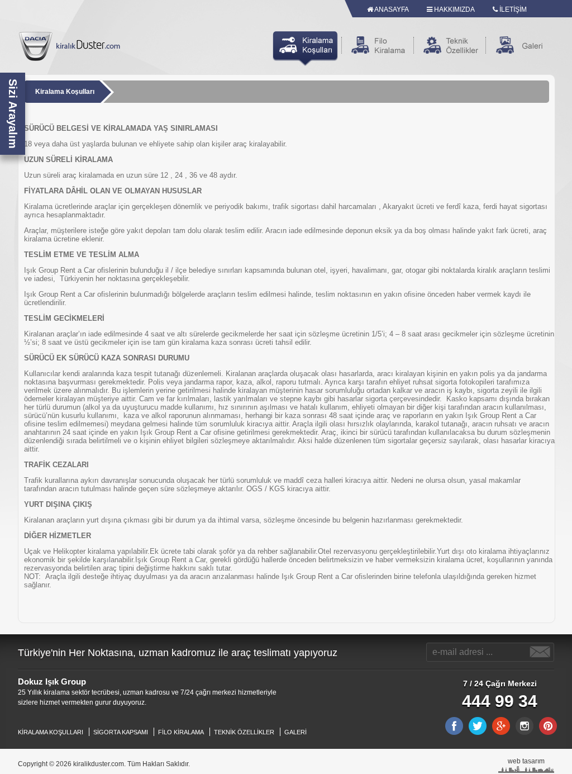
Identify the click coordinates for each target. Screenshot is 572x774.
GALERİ (295, 732)
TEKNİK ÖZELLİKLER (244, 732)
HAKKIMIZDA (453, 9)
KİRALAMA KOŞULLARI (50, 732)
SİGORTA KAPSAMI (120, 732)
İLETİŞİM (512, 9)
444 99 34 (499, 701)
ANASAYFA (391, 9)
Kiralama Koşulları (64, 92)
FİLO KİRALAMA (181, 732)
